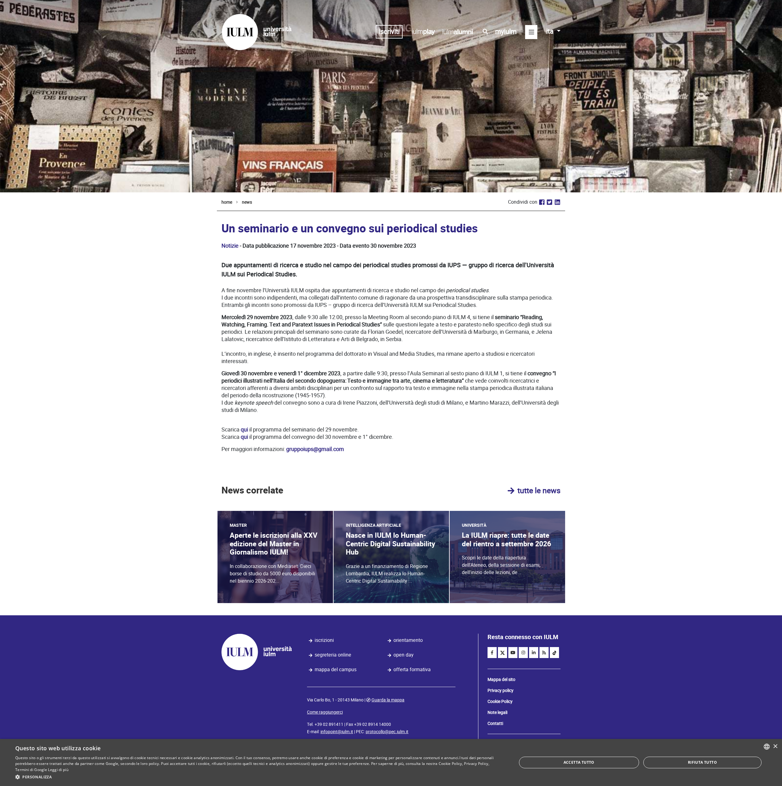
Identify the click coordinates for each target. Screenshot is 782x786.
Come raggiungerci (325, 712)
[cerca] (485, 31)
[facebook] (492, 652)
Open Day (403, 654)
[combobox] (767, 747)
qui (244, 429)
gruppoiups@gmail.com (315, 449)
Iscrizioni (324, 640)
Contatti (495, 723)
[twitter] (502, 652)
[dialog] (391, 762)
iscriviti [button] (389, 31)
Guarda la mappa (387, 700)
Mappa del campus (335, 669)
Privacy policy (500, 690)
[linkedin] (533, 652)
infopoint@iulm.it (336, 732)
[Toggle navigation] (531, 32)
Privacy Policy (476, 763)
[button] (258, 777)
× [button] (775, 746)
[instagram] (523, 652)
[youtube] (512, 652)
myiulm (506, 31)
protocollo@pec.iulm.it (387, 732)
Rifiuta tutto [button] (702, 762)
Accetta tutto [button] (579, 762)
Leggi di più (58, 769)
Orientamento (408, 640)
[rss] (544, 652)
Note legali (497, 712)
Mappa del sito (501, 679)
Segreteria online (333, 654)
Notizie (230, 245)
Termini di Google (31, 769)
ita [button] (550, 31)
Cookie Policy (500, 701)
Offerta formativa (412, 669)
